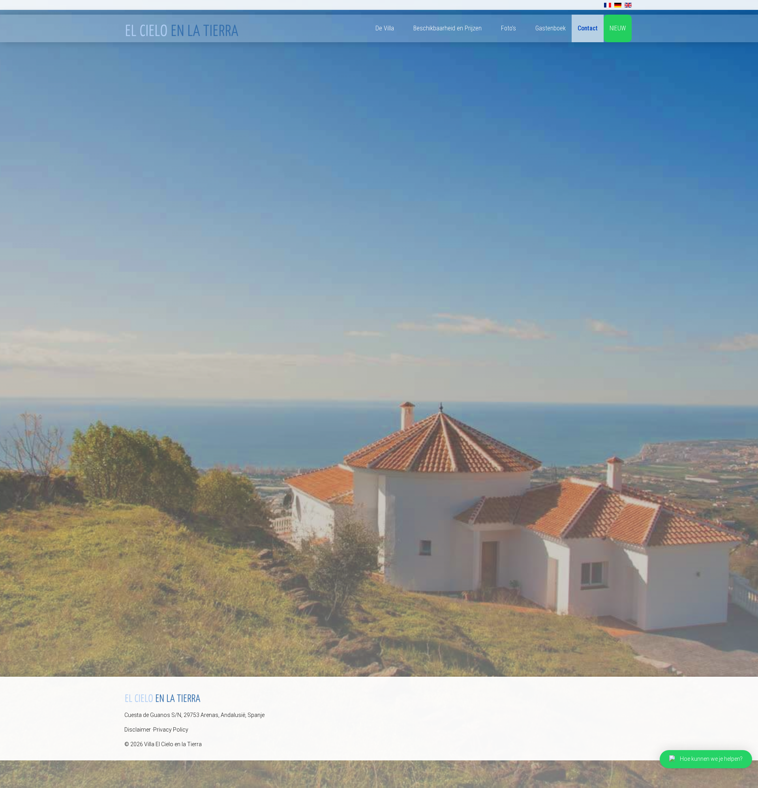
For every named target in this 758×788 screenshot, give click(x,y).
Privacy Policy (170, 729)
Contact (588, 28)
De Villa (384, 28)
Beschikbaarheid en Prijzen (447, 28)
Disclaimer (137, 729)
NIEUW (618, 28)
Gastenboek (550, 28)
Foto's (508, 28)
